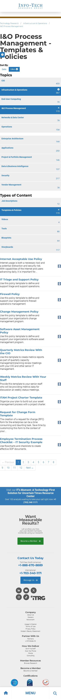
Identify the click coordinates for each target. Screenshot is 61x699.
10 (8, 467)
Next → (30, 467)
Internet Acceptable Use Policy (21, 259)
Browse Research (30, 663)
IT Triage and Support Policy (19, 279)
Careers (30, 617)
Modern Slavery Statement (30, 631)
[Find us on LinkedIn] (19, 591)
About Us (30, 615)
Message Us (29, 580)
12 (21, 467)
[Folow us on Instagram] (19, 597)
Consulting (30, 656)
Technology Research (9, 23)
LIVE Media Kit (30, 641)
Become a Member (29, 541)
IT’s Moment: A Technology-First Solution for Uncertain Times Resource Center (31, 493)
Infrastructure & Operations (35, 23)
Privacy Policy (30, 629)
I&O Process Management (11, 26)
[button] (30, 693)
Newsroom (30, 620)
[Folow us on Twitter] (33, 591)
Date (4, 69)
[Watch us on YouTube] (26, 591)
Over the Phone (30, 651)
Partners (30, 639)
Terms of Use (31, 626)
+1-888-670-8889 (30, 565)
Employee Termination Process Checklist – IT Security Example (21, 440)
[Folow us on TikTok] (26, 597)
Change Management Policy (19, 311)
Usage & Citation (31, 624)
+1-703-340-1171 (30, 573)
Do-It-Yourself (31, 649)
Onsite (30, 653)
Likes (13, 69)
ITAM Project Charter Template (21, 397)
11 (14, 467)
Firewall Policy (10, 294)
